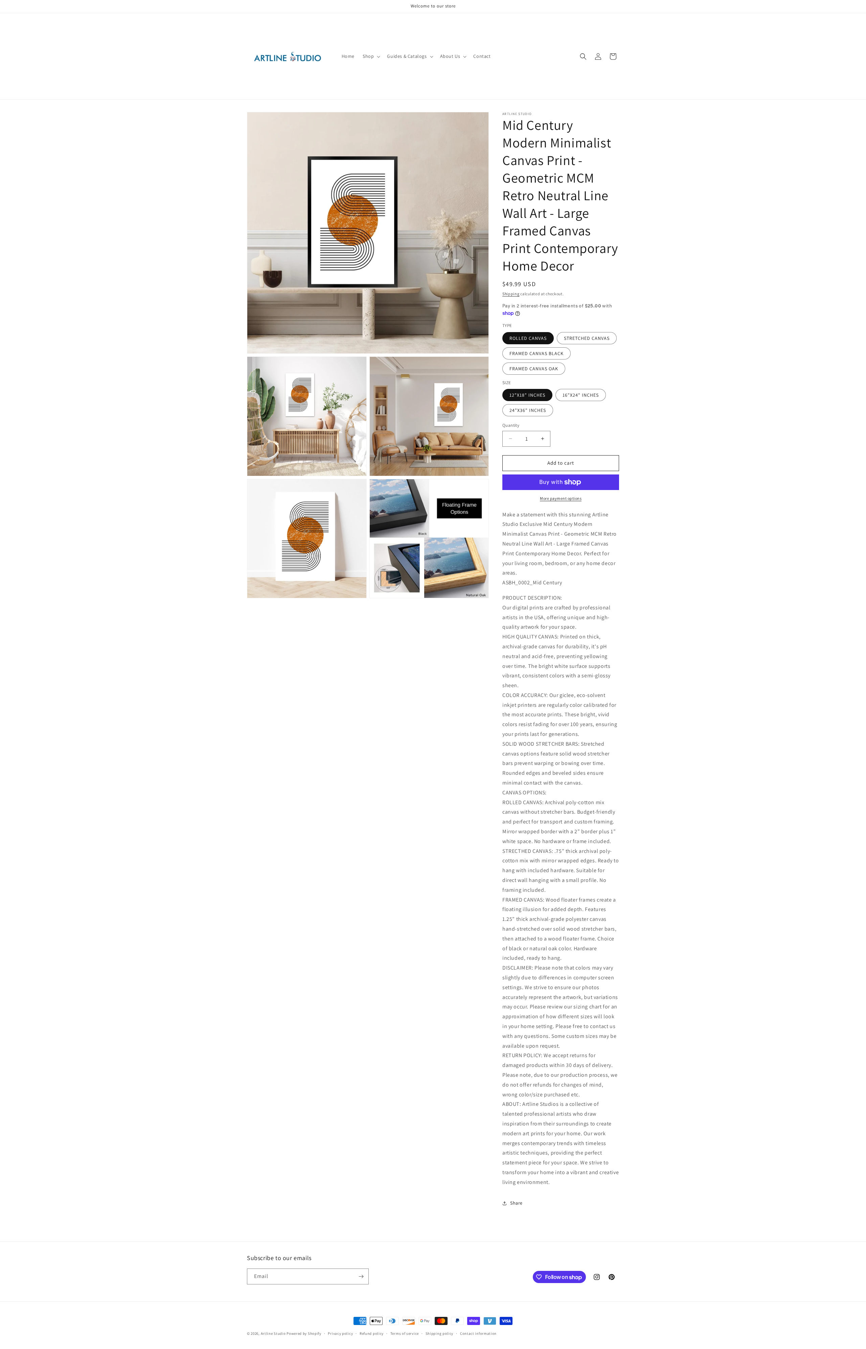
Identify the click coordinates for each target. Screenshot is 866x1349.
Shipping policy (440, 1333)
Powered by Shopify (304, 1333)
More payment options (561, 498)
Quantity (510, 425)
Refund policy (372, 1333)
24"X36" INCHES (527, 410)
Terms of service (404, 1333)
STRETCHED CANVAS (587, 338)
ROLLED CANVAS (528, 338)
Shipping (511, 293)
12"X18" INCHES (527, 395)
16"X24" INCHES (581, 395)
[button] (371, 56)
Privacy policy (340, 1333)
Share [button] (516, 1203)
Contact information (478, 1333)
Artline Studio (273, 1333)
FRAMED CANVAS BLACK (536, 353)
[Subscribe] (361, 1276)
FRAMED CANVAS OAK (533, 369)
